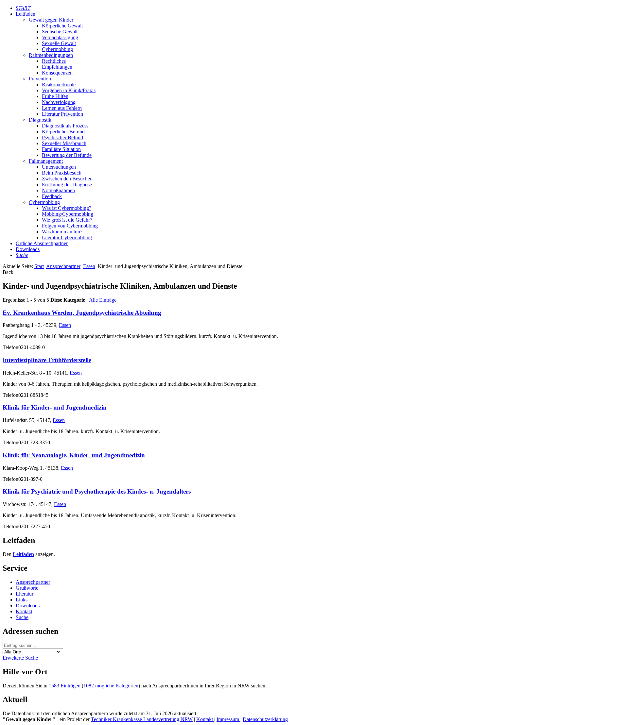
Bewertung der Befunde (67, 155)
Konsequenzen (57, 73)
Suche (22, 617)
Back (8, 272)
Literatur (24, 594)
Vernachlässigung (60, 37)
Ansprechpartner (63, 266)
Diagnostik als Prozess (65, 125)
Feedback (52, 196)
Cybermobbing (57, 49)
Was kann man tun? (62, 231)
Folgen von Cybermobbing (70, 225)
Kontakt (24, 611)
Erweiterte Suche (20, 658)
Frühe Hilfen (55, 96)
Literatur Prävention (62, 114)
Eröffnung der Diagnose (67, 184)
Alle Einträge (102, 300)
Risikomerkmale (59, 84)
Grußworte (27, 588)
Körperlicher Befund (63, 131)
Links (21, 599)
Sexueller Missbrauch (64, 143)
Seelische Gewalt (60, 31)
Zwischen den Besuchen (67, 178)
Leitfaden (25, 14)
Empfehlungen (57, 67)
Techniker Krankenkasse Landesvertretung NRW (142, 719)
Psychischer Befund (62, 137)
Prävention (40, 78)
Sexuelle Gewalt (59, 43)
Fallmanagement (46, 161)
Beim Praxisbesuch (61, 173)
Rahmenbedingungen (51, 55)
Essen (89, 266)
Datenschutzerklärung (265, 719)
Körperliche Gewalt (62, 25)
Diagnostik (40, 120)
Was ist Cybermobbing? (66, 208)
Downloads (28, 249)
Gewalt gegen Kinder (51, 20)
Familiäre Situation (61, 149)
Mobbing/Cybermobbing (67, 214)
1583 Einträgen (64, 685)
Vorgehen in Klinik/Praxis (69, 90)
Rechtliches (54, 61)
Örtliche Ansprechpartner (42, 243)
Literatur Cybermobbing (67, 237)
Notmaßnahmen (58, 190)
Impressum (228, 719)
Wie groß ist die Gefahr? (67, 220)
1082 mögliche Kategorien (110, 685)
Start (39, 266)
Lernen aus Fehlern (62, 108)
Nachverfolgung (59, 102)
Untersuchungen (59, 167)
